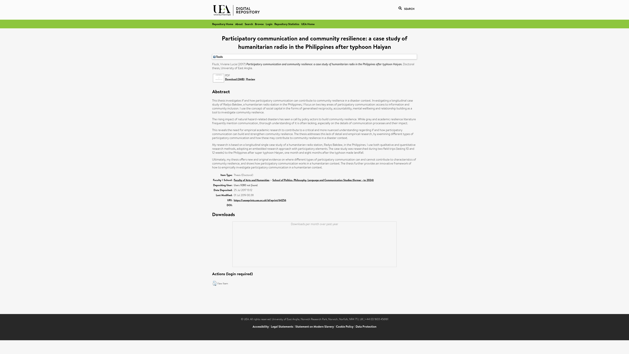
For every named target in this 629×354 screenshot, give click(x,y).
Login (269, 24)
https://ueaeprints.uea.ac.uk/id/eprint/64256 (260, 200)
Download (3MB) (234, 79)
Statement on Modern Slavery (314, 327)
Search (249, 24)
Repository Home (222, 24)
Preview (250, 79)
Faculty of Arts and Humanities (251, 180)
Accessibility (261, 327)
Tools (219, 57)
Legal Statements (282, 327)
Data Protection (366, 327)
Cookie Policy (344, 327)
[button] (214, 283)
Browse (259, 24)
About (239, 24)
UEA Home (308, 24)
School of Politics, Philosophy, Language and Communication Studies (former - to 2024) (323, 180)
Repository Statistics (286, 24)
